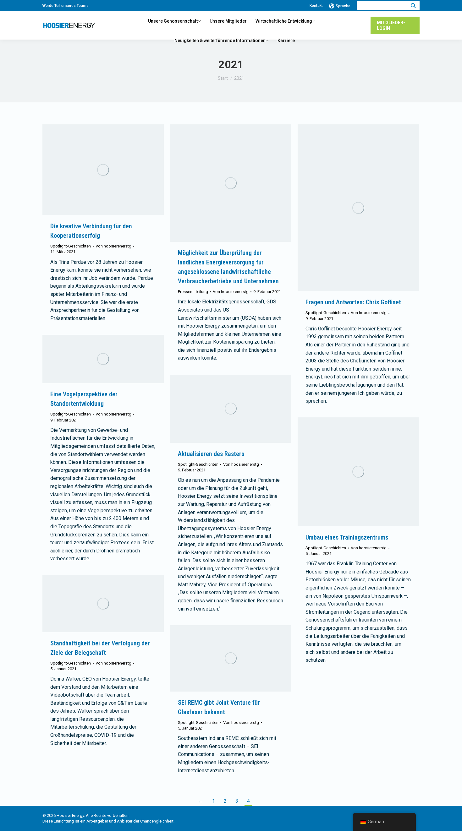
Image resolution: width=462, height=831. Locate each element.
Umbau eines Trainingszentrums (346, 537)
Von (113, 246)
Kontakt (316, 5)
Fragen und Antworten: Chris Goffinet (353, 302)
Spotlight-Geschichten (70, 246)
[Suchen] (413, 5)
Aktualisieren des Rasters (211, 454)
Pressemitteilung (193, 291)
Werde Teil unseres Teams (65, 5)
